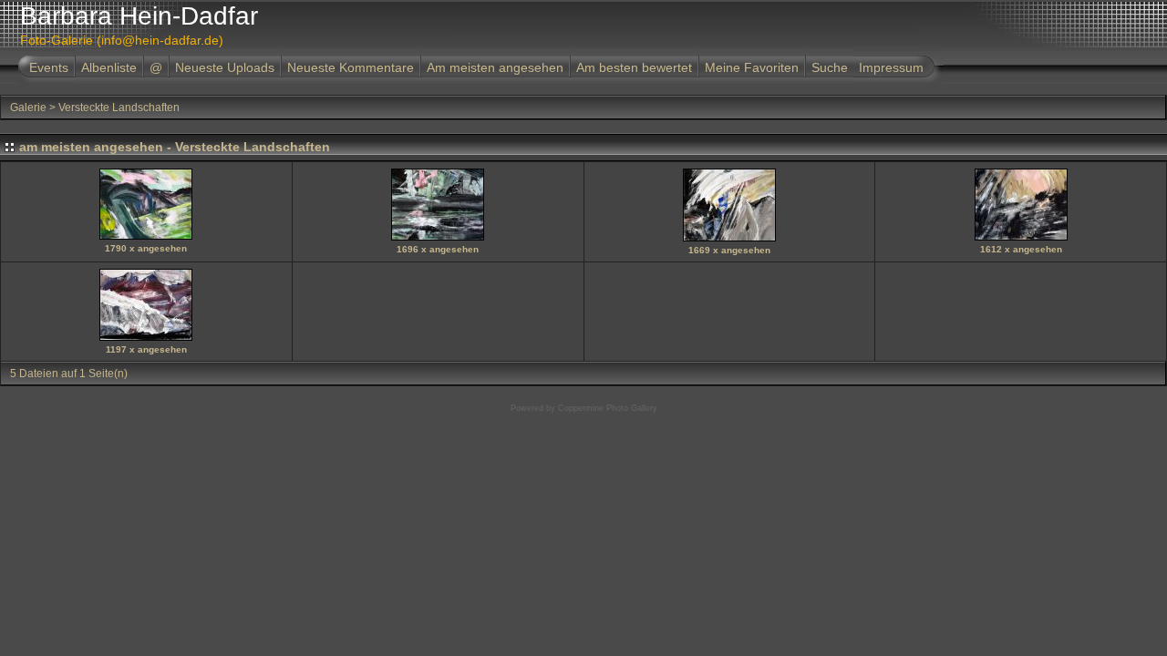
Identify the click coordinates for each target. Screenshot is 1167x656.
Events (48, 67)
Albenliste (109, 67)
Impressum (891, 67)
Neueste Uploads (224, 67)
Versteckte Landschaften (119, 107)
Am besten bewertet (634, 67)
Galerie (28, 107)
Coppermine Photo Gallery (607, 408)
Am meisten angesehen (495, 67)
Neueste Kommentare (350, 67)
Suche (829, 67)
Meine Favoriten (752, 67)
